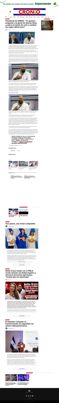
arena (15, 172)
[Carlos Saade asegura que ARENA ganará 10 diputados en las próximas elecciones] (13, 163)
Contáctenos (29, 398)
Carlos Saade (28, 172)
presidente (35, 172)
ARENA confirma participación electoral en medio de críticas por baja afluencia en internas (23, 167)
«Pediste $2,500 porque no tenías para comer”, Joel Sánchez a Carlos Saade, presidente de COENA (33, 167)
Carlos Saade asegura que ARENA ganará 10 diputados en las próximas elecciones (13, 167)
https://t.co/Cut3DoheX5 (25, 141)
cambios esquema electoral (21, 172)
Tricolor (13, 173)
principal (10, 173)
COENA (32, 172)
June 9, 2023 (20, 145)
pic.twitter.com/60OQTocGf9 (19, 143)
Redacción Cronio (11, 226)
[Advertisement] (23, 193)
